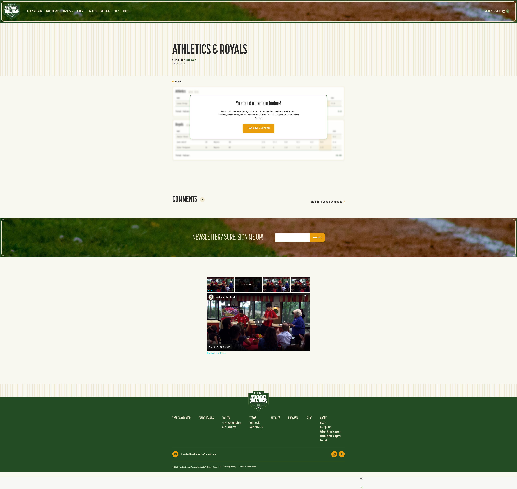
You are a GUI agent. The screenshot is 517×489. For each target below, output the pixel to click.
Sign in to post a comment (326, 201)
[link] (211, 297)
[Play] (208, 290)
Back (178, 81)
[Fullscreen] (232, 290)
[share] (304, 295)
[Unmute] (211, 290)
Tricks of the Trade (225, 297)
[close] (361, 478)
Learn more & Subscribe (258, 128)
